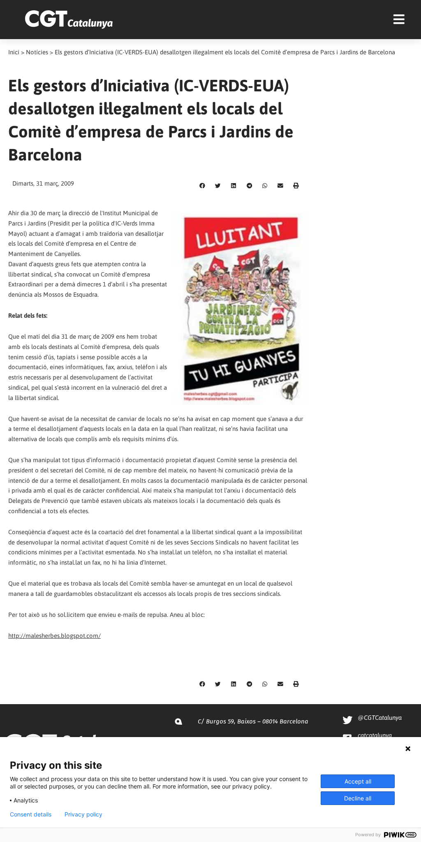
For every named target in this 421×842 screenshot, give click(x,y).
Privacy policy (83, 814)
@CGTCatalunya (380, 717)
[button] (202, 186)
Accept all (358, 781)
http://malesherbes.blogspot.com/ (54, 635)
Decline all (357, 798)
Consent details (30, 814)
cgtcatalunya (375, 735)
